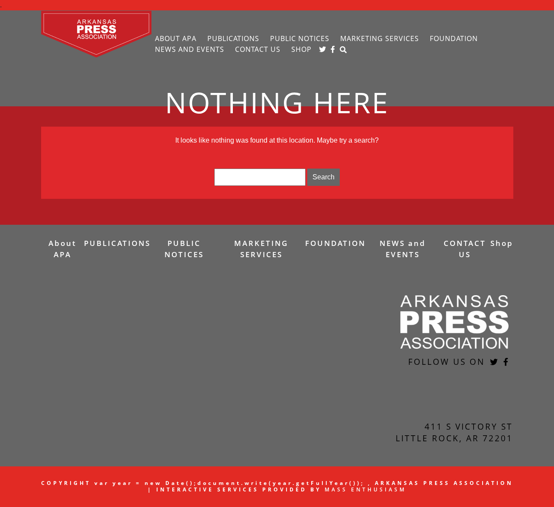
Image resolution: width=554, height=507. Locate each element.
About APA (175, 38)
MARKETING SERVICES (379, 38)
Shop (301, 49)
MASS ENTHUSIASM (365, 489)
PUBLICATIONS (233, 38)
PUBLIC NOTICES (299, 38)
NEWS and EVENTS (189, 49)
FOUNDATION (454, 38)
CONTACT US (257, 49)
